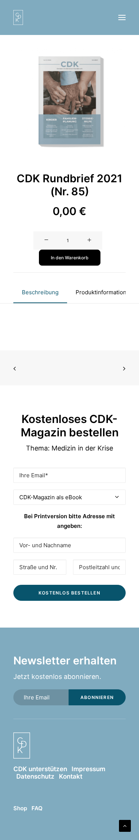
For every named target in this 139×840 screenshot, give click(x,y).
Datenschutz (35, 776)
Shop (20, 808)
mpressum (89, 769)
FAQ (37, 808)
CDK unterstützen (40, 769)
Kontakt (70, 776)
